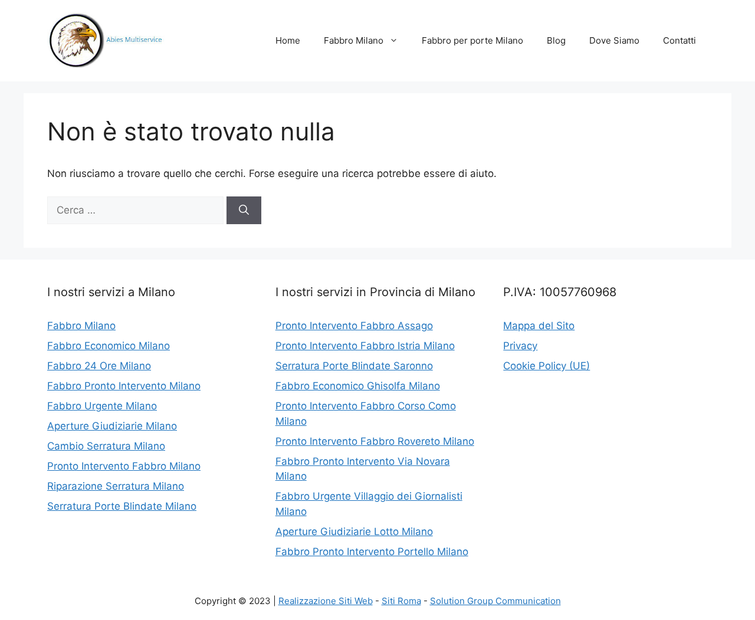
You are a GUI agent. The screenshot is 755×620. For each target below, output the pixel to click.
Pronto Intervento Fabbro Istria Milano (365, 346)
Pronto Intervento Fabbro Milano (124, 466)
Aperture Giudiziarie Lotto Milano (354, 531)
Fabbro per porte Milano (472, 40)
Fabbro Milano (353, 40)
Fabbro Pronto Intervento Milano (124, 386)
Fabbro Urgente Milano (102, 406)
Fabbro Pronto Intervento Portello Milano (371, 551)
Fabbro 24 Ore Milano (99, 366)
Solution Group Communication (495, 600)
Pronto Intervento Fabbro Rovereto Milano (374, 441)
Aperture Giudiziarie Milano (112, 426)
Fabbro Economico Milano (108, 346)
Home (287, 40)
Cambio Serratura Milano (106, 446)
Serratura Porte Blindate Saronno (354, 366)
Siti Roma (401, 600)
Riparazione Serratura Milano (115, 486)
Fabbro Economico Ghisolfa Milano (357, 386)
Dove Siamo (614, 40)
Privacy (520, 346)
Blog (556, 40)
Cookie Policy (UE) (546, 366)
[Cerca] (243, 210)
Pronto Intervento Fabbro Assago (354, 326)
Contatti (679, 40)
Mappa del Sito (539, 326)
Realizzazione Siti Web (325, 600)
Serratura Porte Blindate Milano (121, 506)
